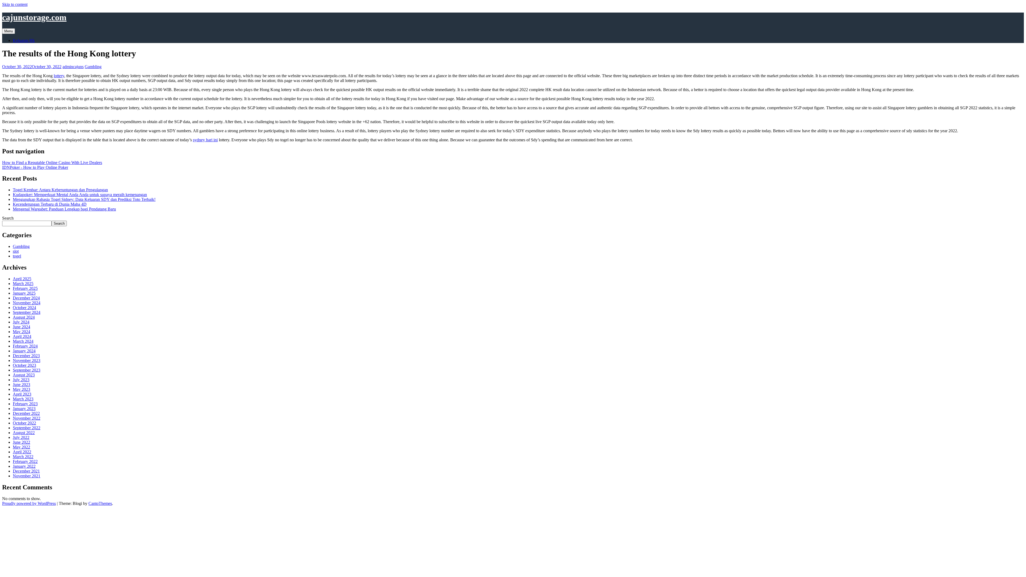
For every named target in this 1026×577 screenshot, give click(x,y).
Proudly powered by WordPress (29, 503)
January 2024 (24, 351)
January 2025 (24, 293)
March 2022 (23, 456)
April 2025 (22, 278)
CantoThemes (100, 503)
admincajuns (73, 66)
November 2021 (26, 476)
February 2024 (25, 346)
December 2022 (26, 413)
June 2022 (21, 442)
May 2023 (21, 389)
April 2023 (22, 394)
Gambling (93, 66)
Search (8, 218)
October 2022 (24, 423)
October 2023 (24, 365)
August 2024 (24, 317)
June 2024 (21, 327)
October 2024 (24, 307)
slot (16, 251)
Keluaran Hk (24, 40)
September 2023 (26, 370)
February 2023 (25, 403)
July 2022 (21, 437)
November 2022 (26, 418)
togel (17, 256)
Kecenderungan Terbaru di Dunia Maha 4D (50, 204)
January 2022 (24, 466)
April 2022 (22, 452)
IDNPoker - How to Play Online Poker (35, 167)
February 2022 (25, 461)
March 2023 (23, 399)
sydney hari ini (205, 140)
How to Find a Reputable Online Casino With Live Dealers (52, 162)
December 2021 (26, 471)
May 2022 (21, 447)
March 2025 (23, 283)
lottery (59, 75)
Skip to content (15, 4)
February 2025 (25, 288)
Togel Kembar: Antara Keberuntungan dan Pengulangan (60, 190)
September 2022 (26, 428)
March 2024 (23, 341)
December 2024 (26, 298)
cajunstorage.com (34, 17)
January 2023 (24, 408)
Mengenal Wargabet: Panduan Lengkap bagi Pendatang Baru (64, 209)
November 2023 (26, 360)
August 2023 (24, 375)
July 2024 (21, 322)
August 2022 (24, 432)
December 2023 (26, 355)
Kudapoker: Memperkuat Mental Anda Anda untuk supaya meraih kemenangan (80, 194)
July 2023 (21, 379)
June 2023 (21, 384)
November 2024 (26, 303)
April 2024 (22, 336)
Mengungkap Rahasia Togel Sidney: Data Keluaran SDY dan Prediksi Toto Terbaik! (84, 199)
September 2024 (26, 312)
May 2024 (21, 331)
